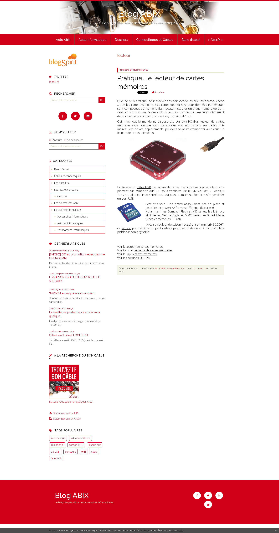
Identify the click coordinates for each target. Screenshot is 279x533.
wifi (83, 451)
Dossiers (121, 40)
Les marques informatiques (73, 230)
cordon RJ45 (76, 445)
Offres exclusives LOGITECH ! (69, 335)
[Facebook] (62, 116)
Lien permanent (130, 268)
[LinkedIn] (219, 495)
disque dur (94, 445)
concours (70, 451)
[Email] (88, 116)
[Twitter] (75, 116)
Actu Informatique (92, 40)
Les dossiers (61, 183)
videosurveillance (80, 438)
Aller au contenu (11, 3)
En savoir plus (177, 530)
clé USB (55, 451)
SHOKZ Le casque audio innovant (72, 293)
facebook (56, 458)
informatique (58, 438)
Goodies (62, 196)
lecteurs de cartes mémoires (153, 250)
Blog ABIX (139, 13)
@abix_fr (54, 82)
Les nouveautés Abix (66, 203)
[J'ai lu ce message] (275, 530)
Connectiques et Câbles (154, 40)
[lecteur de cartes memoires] (158, 160)
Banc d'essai (190, 40)
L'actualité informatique (67, 210)
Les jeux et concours (66, 189)
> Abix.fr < (215, 40)
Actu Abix (63, 40)
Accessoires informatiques (72, 216)
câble (94, 451)
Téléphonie (57, 445)
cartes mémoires (142, 105)
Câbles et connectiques (67, 176)
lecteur (126, 228)
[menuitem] (63, 39)
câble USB (144, 187)
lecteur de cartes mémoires (135, 133)
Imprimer (160, 92)
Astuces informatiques (70, 223)
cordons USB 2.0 (139, 258)
